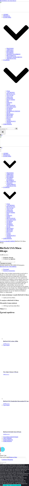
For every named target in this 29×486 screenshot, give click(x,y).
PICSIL (8, 112)
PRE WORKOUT (11, 55)
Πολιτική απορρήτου (15, 485)
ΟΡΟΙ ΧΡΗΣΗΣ (7, 438)
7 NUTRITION (10, 92)
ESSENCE (9, 102)
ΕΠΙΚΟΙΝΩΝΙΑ (7, 124)
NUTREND (9, 108)
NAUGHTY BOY (11, 107)
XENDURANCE (11, 121)
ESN (7, 101)
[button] (0, 127)
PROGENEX (10, 114)
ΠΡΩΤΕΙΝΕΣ (10, 48)
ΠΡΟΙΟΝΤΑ (6, 16)
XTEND (8, 122)
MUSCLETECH (10, 105)
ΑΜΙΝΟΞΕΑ (9, 50)
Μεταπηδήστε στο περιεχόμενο (8, 0)
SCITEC (8, 120)
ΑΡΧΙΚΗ (5, 14)
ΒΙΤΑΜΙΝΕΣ (9, 52)
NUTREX (9, 109)
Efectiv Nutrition (10, 99)
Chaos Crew (9, 96)
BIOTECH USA (10, 94)
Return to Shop (13, 457)
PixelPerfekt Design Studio (17, 444)
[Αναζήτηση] (16, 129)
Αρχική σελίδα (4, 241)
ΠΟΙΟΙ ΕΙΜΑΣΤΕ (8, 439)
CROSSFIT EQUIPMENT (13, 54)
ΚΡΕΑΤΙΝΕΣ (9, 51)
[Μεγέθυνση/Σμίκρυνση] (0, 462)
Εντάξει (5, 485)
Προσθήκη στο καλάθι (6, 263)
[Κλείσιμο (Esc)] (5, 462)
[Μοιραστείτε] (4, 462)
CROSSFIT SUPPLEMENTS (14, 57)
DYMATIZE (9, 98)
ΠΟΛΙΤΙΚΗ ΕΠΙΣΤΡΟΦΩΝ (10, 437)
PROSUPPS (9, 115)
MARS (8, 104)
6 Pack (8, 91)
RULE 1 (8, 118)
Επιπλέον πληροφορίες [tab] (9, 270)
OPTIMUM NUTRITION (13, 111)
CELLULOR (9, 95)
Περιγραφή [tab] (6, 269)
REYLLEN (9, 117)
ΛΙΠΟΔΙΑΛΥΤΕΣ (11, 58)
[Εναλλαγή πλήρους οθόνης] (2, 462)
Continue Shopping (7, 459)
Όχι (9, 485)
